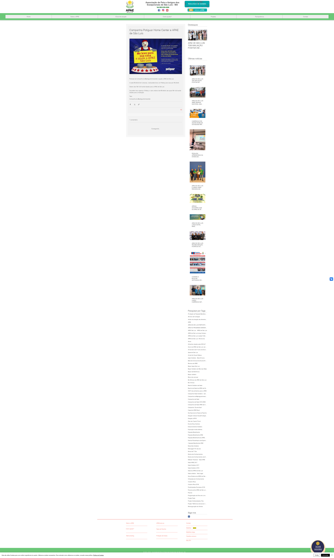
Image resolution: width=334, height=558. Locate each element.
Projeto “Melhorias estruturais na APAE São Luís (197, 504)
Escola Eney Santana (194, 424)
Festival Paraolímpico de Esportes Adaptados (197, 440)
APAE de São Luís (202, 330)
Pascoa (190, 492)
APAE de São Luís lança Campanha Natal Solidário (197, 333)
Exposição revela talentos (195, 429)
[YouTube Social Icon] (167, 10)
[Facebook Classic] (189, 517)
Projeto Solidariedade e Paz (196, 501)
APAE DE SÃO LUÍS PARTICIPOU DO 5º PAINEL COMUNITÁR (197, 325)
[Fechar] (332, 555)
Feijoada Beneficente (194, 432)
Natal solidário (192, 473)
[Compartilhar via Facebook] (130, 104)
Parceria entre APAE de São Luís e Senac (197, 490)
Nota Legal (200, 473)
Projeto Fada (191, 498)
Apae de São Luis (193, 352)
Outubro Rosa (192, 482)
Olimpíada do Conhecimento (196, 479)
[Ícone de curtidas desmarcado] (135, 172)
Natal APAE (202, 459)
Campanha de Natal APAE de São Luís (197, 404)
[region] (318, 548)
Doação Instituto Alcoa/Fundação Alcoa (197, 416)
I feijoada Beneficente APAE (195, 443)
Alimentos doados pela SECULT (197, 344)
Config (317, 555)
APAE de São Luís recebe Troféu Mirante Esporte (197, 336)
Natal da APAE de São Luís (195, 470)
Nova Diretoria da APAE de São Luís (197, 476)
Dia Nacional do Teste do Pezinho (197, 413)
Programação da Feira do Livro (196, 495)
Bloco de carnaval (193, 377)
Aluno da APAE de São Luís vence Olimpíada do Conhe (197, 347)
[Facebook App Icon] (159, 10)
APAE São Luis (192, 330)
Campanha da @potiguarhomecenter (139, 99)
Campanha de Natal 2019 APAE (197, 402)
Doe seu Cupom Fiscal (194, 421)
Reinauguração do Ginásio (195, 506)
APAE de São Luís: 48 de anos (196, 338)
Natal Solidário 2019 (193, 468)
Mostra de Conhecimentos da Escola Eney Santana (197, 457)
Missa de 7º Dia (192, 451)
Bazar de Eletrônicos (194, 371)
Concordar (325, 555)
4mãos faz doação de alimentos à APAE (197, 319)
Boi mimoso (191, 382)
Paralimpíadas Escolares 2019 (196, 487)
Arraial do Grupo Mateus (195, 355)
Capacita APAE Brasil (194, 410)
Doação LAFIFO (192, 418)
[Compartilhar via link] (139, 104)
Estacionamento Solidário (195, 426)
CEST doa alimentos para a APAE (197, 391)
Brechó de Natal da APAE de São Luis (197, 388)
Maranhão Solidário (193, 446)
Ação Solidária (192, 358)
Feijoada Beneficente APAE (195, 435)
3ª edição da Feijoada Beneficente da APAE (197, 314)
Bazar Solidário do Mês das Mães (197, 369)
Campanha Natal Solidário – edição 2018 (197, 393)
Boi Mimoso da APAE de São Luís (197, 380)
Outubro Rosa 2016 (193, 484)
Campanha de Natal (193, 399)
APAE (189, 322)
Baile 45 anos (201, 358)
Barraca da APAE (193, 363)
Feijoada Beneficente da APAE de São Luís (197, 437)
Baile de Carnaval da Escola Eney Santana (197, 360)
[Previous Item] (191, 35)
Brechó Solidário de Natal (195, 385)
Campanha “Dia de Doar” (195, 407)
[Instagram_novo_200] (163, 10)
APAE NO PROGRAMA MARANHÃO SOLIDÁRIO (197, 327)
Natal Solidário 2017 (193, 465)
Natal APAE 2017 (192, 462)
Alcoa (189, 341)
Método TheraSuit (193, 459)
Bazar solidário (192, 374)
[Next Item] (204, 35)
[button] (75, 16)
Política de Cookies (98, 555)
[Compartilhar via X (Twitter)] (134, 104)
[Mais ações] (181, 138)
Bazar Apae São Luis (194, 366)
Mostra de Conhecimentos (195, 454)
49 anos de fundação (194, 316)
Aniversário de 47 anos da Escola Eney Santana (197, 349)
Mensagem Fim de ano (194, 449)
